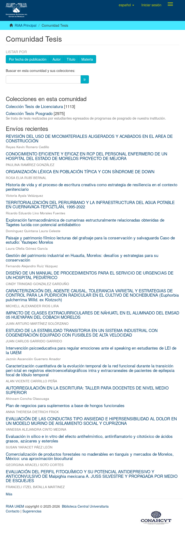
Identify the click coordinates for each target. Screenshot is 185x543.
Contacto (13, 511)
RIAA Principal (25, 25)
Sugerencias (31, 511)
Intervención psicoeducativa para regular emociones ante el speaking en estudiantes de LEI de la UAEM (91, 350)
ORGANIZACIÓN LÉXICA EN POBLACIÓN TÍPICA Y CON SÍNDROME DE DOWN (80, 171)
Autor (57, 59)
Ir (85, 79)
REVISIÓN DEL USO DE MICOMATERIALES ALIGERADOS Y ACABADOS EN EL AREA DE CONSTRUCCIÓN (89, 138)
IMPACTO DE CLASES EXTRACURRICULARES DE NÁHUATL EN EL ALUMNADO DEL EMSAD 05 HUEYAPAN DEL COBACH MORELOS (92, 315)
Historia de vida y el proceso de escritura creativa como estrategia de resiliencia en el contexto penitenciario (91, 186)
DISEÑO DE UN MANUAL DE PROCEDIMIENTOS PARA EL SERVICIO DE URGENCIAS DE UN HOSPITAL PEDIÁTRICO (89, 275)
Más (9, 494)
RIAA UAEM (15, 506)
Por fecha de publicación (27, 59)
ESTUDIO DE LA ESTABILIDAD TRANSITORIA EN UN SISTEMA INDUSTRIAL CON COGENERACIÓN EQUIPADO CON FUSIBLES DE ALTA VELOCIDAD (82, 332)
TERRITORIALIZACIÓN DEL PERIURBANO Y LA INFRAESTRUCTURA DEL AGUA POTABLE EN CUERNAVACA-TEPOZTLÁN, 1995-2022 (90, 204)
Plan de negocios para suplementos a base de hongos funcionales (65, 405)
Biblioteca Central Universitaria (85, 506)
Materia (87, 59)
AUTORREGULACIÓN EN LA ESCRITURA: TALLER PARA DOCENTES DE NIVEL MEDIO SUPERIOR (87, 390)
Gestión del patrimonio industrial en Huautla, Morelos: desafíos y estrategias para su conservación (82, 257)
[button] (126, 5)
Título (71, 59)
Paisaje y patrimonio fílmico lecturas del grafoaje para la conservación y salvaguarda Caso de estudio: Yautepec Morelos (90, 240)
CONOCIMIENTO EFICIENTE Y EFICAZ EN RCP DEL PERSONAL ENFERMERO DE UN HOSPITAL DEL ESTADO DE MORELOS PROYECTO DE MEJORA (86, 156)
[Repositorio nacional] (157, 516)
